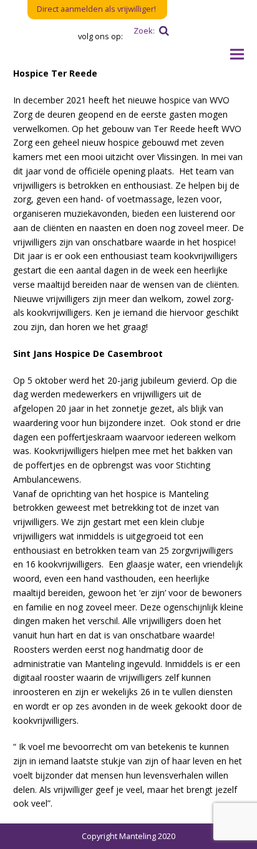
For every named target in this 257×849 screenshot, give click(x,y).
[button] (237, 54)
